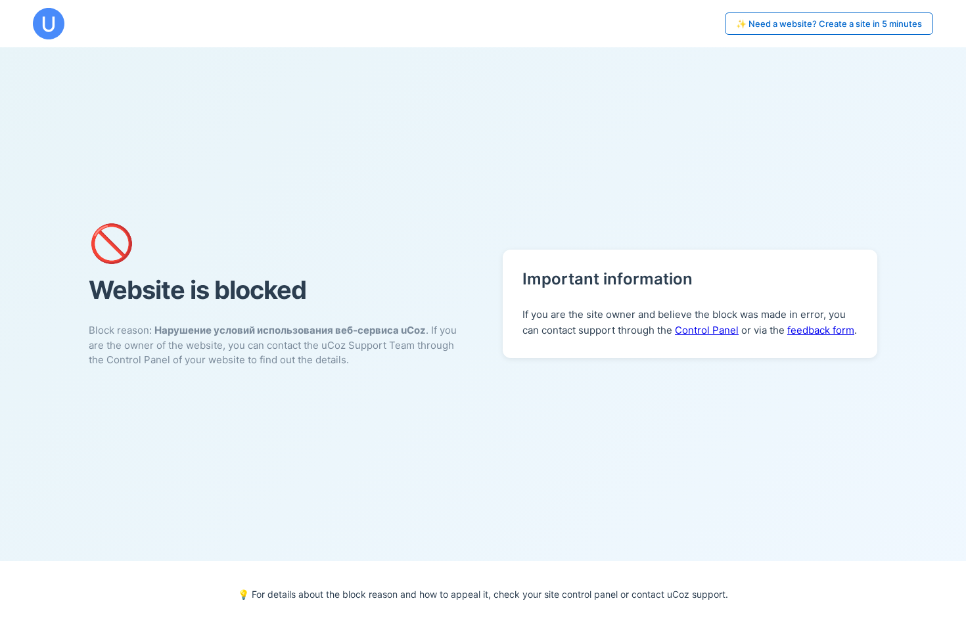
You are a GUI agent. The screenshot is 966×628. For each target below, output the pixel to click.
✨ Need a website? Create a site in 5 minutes (829, 23)
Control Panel (707, 330)
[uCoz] (48, 23)
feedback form (820, 330)
